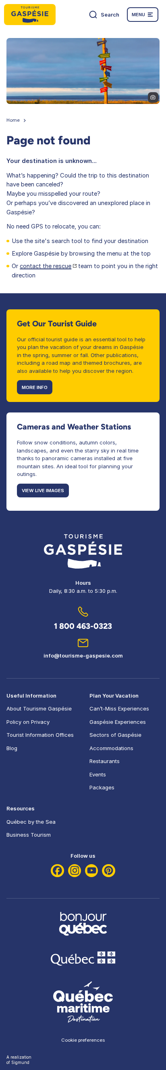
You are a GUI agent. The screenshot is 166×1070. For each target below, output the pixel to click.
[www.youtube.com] (91, 871)
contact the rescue (45, 266)
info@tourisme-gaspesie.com (83, 655)
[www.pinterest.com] (108, 871)
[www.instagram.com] (74, 871)
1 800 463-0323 (83, 626)
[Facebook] (57, 871)
